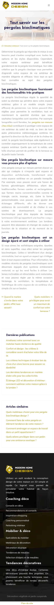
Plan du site (27, 603)
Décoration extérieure (11, 46)
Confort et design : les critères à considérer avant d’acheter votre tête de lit (26, 352)
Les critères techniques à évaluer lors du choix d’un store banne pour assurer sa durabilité (26, 364)
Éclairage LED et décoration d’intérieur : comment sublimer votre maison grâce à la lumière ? (26, 384)
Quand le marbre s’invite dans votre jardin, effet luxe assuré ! (13, 302)
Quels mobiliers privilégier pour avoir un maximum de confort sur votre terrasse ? (39, 303)
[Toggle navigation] (49, 5)
